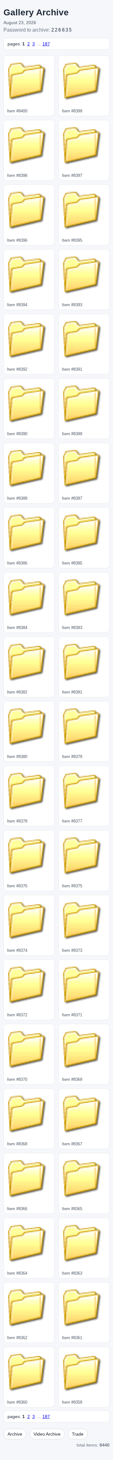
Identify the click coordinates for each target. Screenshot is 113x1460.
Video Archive (47, 1434)
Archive (15, 1434)
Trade (77, 1434)
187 (46, 43)
